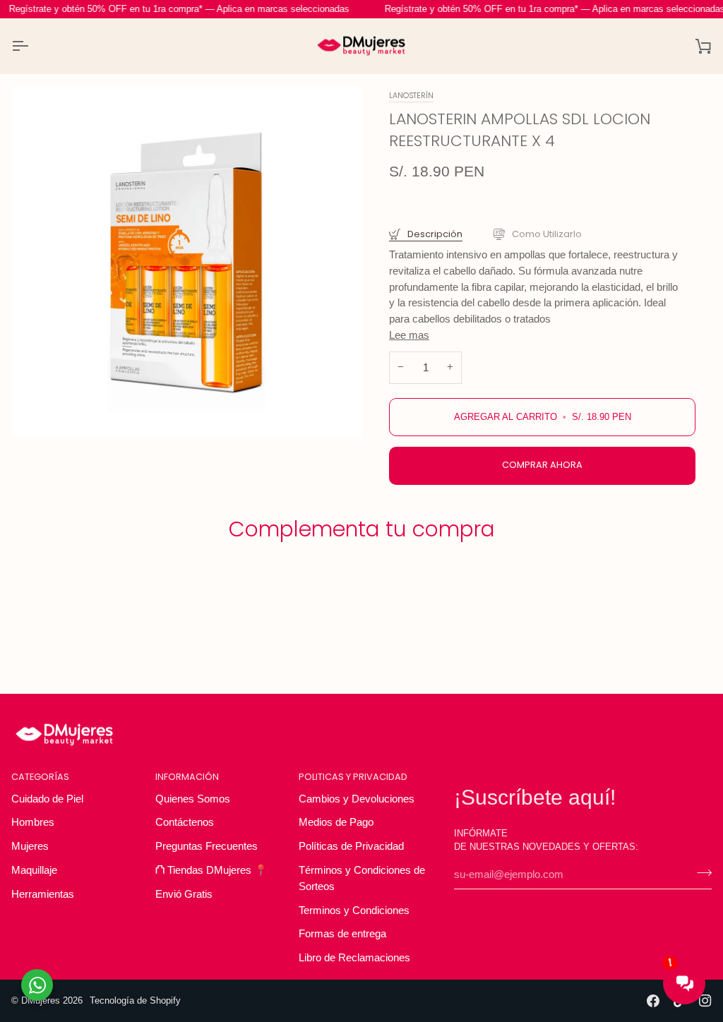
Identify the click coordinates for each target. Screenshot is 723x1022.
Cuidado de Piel (47, 799)
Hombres (32, 822)
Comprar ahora (542, 465)
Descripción (433, 234)
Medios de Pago (336, 822)
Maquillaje (34, 870)
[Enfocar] (186, 262)
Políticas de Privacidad (351, 846)
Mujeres (30, 846)
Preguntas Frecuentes (206, 846)
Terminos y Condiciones (354, 910)
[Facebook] (653, 1000)
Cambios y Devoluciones (356, 799)
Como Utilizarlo (546, 234)
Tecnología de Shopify (135, 1000)
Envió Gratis (184, 894)
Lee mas (409, 335)
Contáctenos (184, 822)
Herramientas (42, 894)
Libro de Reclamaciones (354, 957)
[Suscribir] (700, 872)
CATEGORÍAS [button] (40, 777)
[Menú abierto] (32, 46)
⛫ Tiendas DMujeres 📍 (211, 870)
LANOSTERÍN (411, 95)
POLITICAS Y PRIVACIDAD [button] (353, 777)
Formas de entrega (342, 933)
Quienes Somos (192, 799)
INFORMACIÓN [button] (187, 777)
